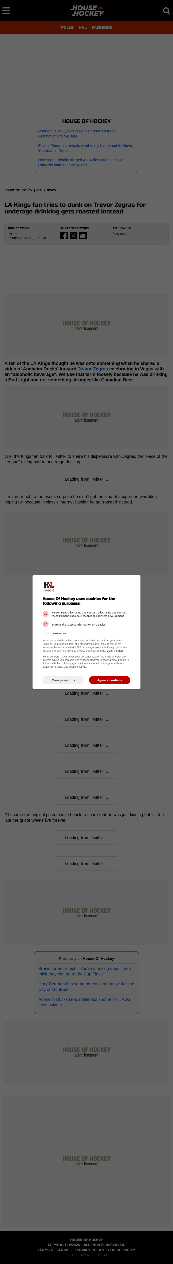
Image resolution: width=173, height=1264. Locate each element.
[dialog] (86, 632)
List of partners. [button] (115, 650)
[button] (86, 633)
